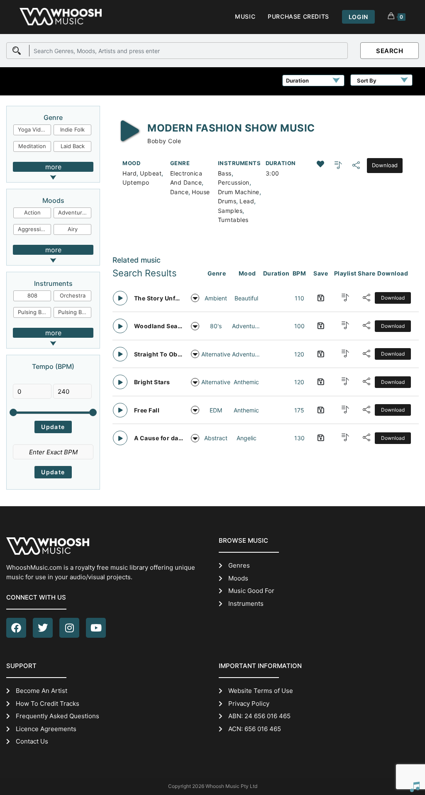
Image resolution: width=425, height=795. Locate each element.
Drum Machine (238, 191)
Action (32, 212)
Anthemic (246, 381)
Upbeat (150, 173)
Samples (230, 210)
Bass (225, 173)
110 (299, 298)
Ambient (216, 298)
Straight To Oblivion (158, 354)
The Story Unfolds (158, 298)
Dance (179, 191)
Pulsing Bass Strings (34, 312)
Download (385, 165)
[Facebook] (16, 628)
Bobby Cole (164, 140)
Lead (246, 201)
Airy (73, 229)
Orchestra (72, 295)
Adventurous (74, 212)
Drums (227, 201)
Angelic (246, 437)
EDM (216, 410)
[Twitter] (43, 628)
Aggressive (32, 229)
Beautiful (246, 298)
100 (299, 325)
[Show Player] (414, 786)
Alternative (215, 354)
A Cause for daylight (158, 437)
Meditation (32, 146)
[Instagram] (69, 628)
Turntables (233, 219)
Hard (129, 173)
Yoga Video (32, 129)
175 (299, 410)
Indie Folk (72, 129)
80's (216, 325)
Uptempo (135, 182)
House (201, 191)
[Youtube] (96, 628)
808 (32, 295)
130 (299, 437)
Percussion (233, 182)
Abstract (215, 437)
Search (389, 51)
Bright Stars (152, 381)
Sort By (366, 80)
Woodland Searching (158, 325)
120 (299, 354)
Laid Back (73, 146)
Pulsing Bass (74, 312)
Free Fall (147, 410)
